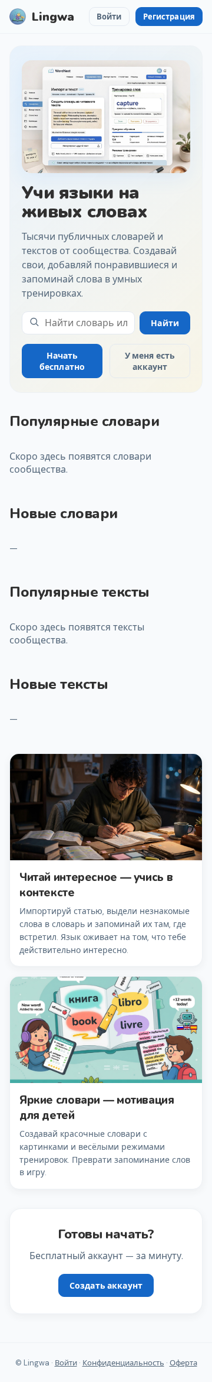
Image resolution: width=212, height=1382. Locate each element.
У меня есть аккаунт (150, 361)
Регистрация (169, 17)
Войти (109, 17)
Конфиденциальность (123, 1363)
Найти (165, 323)
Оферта (183, 1363)
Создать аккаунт (106, 1285)
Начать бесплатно (62, 361)
